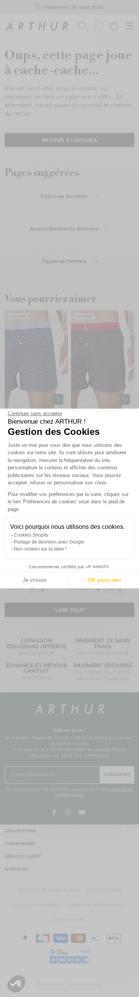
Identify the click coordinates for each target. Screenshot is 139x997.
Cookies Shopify (31, 535)
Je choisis (35, 580)
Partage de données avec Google (49, 542)
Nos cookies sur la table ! (40, 549)
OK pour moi (104, 580)
